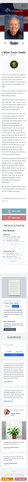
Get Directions (14, 244)
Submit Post (14, 355)
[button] (14, 430)
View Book (7, 306)
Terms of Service (18, 475)
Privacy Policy (10, 475)
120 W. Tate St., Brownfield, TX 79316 (15, 241)
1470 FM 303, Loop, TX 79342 (13, 258)
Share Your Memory (10, 329)
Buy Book (15, 306)
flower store (5, 201)
